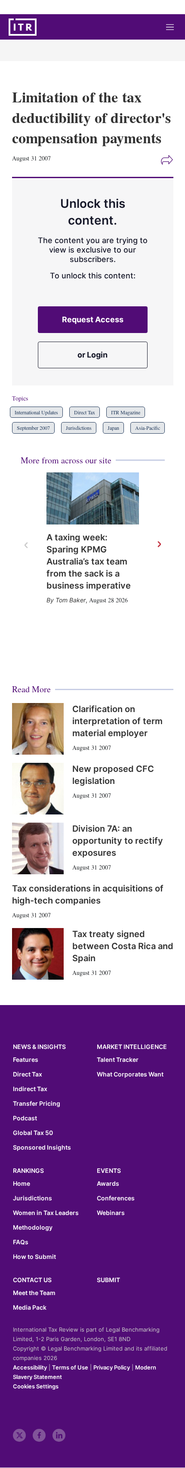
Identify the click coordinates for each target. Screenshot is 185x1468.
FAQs (20, 1242)
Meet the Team (34, 1293)
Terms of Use (70, 1367)
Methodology (32, 1227)
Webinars (111, 1213)
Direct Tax (84, 412)
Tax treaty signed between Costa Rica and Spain (122, 946)
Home (21, 1184)
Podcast (25, 1118)
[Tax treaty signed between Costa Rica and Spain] (38, 954)
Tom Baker (71, 600)
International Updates (36, 412)
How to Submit (34, 1257)
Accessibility (30, 1367)
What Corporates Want (130, 1074)
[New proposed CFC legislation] (38, 788)
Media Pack (29, 1308)
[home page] (23, 27)
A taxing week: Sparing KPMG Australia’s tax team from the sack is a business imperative (88, 561)
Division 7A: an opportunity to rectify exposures (117, 840)
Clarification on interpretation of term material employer (117, 721)
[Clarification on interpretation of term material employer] (38, 729)
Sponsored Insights (42, 1147)
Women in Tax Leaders (46, 1213)
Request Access (92, 319)
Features (25, 1060)
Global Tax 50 (33, 1133)
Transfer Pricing (36, 1104)
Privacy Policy (111, 1367)
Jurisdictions (79, 427)
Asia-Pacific (147, 427)
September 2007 (33, 427)
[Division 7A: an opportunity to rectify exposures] (38, 848)
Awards (108, 1184)
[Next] (159, 544)
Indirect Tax (30, 1089)
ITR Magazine (125, 412)
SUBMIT (108, 1279)
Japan (113, 427)
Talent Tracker (118, 1060)
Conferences (116, 1198)
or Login (92, 354)
